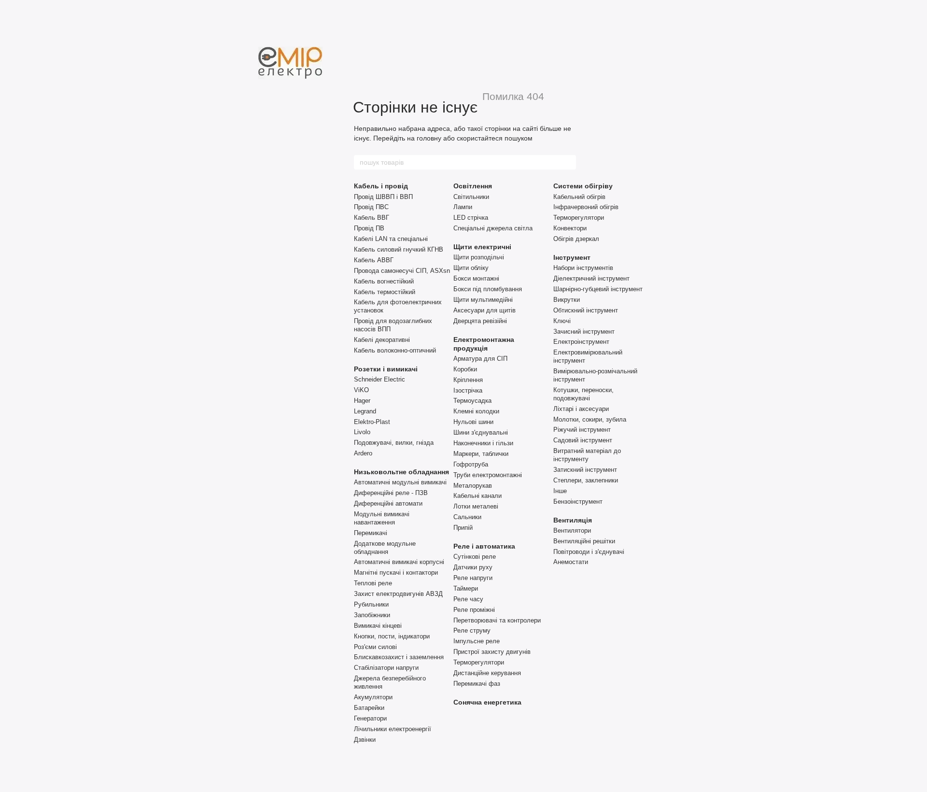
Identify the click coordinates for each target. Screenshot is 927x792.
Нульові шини (473, 421)
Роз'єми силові (375, 647)
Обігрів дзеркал (576, 238)
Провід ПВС (371, 207)
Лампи (462, 207)
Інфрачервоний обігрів (585, 207)
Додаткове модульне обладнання (385, 547)
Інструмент (571, 257)
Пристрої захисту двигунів (492, 651)
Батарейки (369, 707)
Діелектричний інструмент (591, 278)
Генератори (370, 718)
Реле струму (472, 630)
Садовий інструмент (582, 440)
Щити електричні (482, 247)
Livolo (362, 432)
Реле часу (468, 599)
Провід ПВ (369, 228)
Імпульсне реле (476, 641)
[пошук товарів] (568, 162)
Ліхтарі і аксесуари (581, 408)
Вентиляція (572, 520)
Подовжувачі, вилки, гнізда (394, 442)
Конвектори (570, 228)
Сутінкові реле (474, 556)
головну (429, 138)
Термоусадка (472, 400)
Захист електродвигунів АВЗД (398, 593)
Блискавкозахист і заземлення (399, 657)
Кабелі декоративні (382, 339)
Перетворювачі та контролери (497, 620)
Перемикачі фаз (476, 683)
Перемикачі (370, 533)
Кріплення (468, 379)
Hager (362, 400)
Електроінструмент (581, 341)
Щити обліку (471, 267)
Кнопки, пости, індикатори (392, 636)
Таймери (465, 588)
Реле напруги (472, 577)
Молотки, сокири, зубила (589, 419)
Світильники (471, 196)
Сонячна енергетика (487, 702)
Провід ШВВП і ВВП (383, 196)
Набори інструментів (583, 267)
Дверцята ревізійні (480, 321)
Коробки (465, 369)
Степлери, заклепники (585, 480)
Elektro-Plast (372, 421)
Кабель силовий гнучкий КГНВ (398, 249)
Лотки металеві (475, 506)
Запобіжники (372, 615)
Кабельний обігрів (579, 196)
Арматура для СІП (480, 358)
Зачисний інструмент (584, 331)
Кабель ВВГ (371, 217)
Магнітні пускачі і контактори (396, 572)
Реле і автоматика (484, 546)
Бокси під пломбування (487, 289)
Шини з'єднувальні (480, 432)
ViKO (361, 390)
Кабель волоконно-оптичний (395, 350)
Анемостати (570, 562)
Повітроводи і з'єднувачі (588, 551)
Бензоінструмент (578, 501)
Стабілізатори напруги (386, 667)
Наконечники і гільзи (483, 443)
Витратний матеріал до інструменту (587, 455)
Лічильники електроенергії (392, 729)
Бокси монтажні (476, 278)
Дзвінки (365, 739)
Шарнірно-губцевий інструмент (598, 289)
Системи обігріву (583, 186)
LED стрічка (470, 217)
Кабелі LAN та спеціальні (391, 238)
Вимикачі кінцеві (378, 625)
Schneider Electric (379, 379)
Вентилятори (572, 530)
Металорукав (472, 485)
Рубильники (371, 604)
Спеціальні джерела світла (493, 228)
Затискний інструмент (585, 469)
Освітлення (472, 186)
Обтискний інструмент (585, 310)
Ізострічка (467, 390)
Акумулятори (373, 697)
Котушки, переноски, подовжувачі (583, 394)
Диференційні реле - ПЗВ (391, 492)
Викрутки (566, 299)
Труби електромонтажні (487, 475)
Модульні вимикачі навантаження (381, 518)
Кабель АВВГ (373, 260)
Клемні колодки (476, 411)
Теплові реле (373, 583)
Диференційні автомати (388, 503)
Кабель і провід (381, 186)
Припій (463, 527)
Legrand (365, 411)
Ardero (363, 453)
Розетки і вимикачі (386, 369)
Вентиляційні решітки (584, 541)
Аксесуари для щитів (484, 310)
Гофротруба (470, 464)
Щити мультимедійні (483, 299)
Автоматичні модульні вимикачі (400, 482)
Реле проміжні (474, 609)
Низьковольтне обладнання (401, 472)
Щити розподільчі (478, 257)
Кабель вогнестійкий (384, 281)
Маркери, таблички (480, 453)
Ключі (562, 321)
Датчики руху (472, 567)
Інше (560, 491)
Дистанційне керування (487, 673)
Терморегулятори (478, 662)
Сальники (467, 517)
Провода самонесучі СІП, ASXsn (402, 270)
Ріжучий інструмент (582, 429)
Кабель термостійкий (384, 292)
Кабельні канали (477, 495)
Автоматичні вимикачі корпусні (399, 562)
